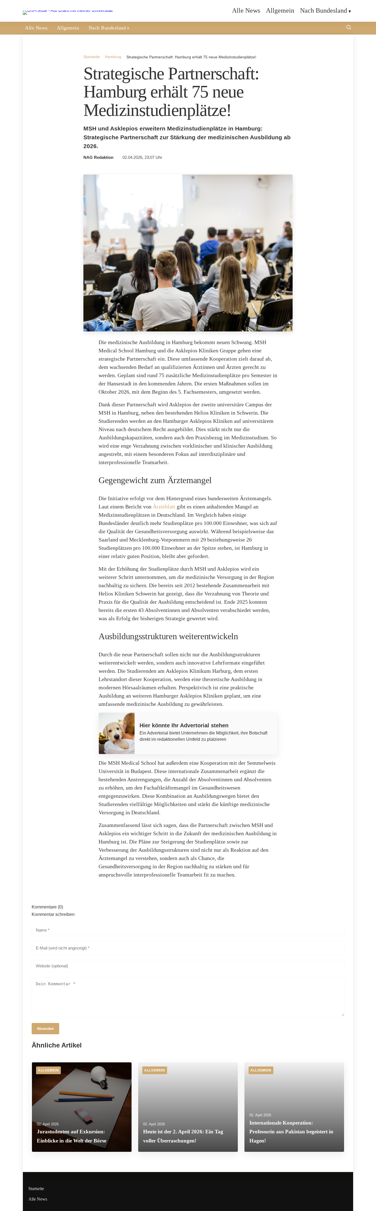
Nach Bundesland (323, 10)
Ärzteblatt (164, 507)
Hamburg (113, 57)
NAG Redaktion (98, 157)
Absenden (45, 1029)
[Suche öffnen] (348, 28)
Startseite (91, 57)
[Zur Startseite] (68, 10)
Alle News (246, 10)
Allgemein (280, 10)
